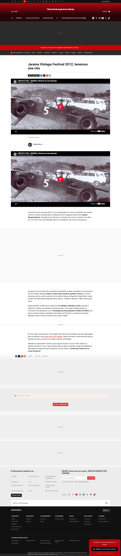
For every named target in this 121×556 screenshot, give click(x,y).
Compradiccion (88, 524)
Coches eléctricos (33, 476)
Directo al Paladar (59, 519)
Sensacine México (45, 540)
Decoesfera (87, 521)
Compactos (14, 482)
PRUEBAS (19, 18)
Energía (73, 52)
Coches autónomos (17, 491)
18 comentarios (35, 75)
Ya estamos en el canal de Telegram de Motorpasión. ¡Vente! (59, 47)
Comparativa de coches (50, 486)
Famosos (27, 52)
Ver (61, 404)
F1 (57, 18)
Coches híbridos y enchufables (50, 477)
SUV (29, 482)
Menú (16, 11)
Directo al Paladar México (59, 541)
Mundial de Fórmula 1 (51, 491)
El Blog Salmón (102, 519)
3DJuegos (28, 519)
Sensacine (43, 519)
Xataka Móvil (14, 521)
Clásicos (37, 356)
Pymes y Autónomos (104, 521)
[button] (38, 144)
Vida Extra (28, 521)
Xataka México (15, 540)
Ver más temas (16, 495)
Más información (62, 554)
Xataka (13, 519)
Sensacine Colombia (45, 543)
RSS (87, 494)
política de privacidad (83, 481)
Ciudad (67, 52)
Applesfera (14, 524)
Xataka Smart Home (16, 526)
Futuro (30, 491)
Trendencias (87, 519)
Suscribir (91, 478)
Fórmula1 (14, 476)
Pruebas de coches (51, 482)
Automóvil (46, 52)
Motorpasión (60, 9)
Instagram (99, 18)
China (33, 52)
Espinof (42, 521)
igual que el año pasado (53, 336)
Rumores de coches (17, 485)
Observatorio (48, 18)
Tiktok (109, 18)
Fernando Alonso (88, 52)
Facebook (96, 18)
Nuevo (105, 11)
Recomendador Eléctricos (72, 18)
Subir (105, 510)
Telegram (93, 18)
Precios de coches (33, 485)
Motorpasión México (75, 540)
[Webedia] (16, 510)
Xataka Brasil (14, 543)
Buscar (106, 503)
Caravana (54, 52)
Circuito (61, 52)
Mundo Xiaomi (15, 529)
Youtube (103, 18)
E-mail (50, 75)
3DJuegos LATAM (30, 540)
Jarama (45, 356)
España (79, 52)
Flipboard (47, 75)
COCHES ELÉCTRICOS (32, 18)
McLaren (39, 52)
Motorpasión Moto (74, 521)
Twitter (106, 18)
